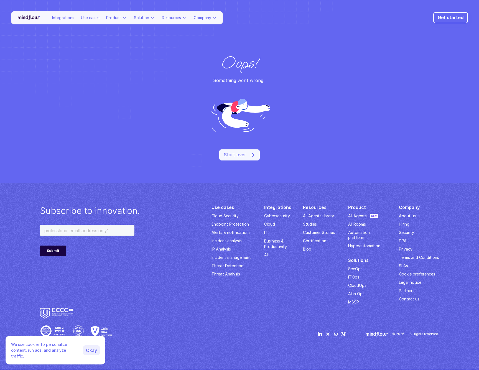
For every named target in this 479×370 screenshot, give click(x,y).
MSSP (353, 302)
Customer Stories (319, 232)
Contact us (409, 299)
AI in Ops (356, 293)
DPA (403, 240)
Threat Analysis (226, 274)
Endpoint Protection (230, 224)
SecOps (355, 268)
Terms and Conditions (419, 257)
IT (266, 232)
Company (202, 17)
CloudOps (357, 285)
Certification (314, 240)
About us (407, 215)
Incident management (231, 257)
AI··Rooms (357, 224)
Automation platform (359, 235)
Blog (307, 249)
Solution (141, 17)
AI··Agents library (318, 215)
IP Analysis (221, 249)
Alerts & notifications (231, 232)
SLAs (403, 265)
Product (113, 17)
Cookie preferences (417, 274)
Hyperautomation (364, 245)
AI (266, 254)
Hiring (404, 224)
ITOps (353, 277)
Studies (310, 224)
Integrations (63, 17)
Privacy (405, 249)
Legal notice (410, 282)
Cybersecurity (277, 215)
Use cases (90, 17)
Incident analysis (227, 240)
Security (406, 232)
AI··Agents (357, 215)
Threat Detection (227, 265)
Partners (406, 290)
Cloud (269, 224)
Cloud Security (225, 215)
